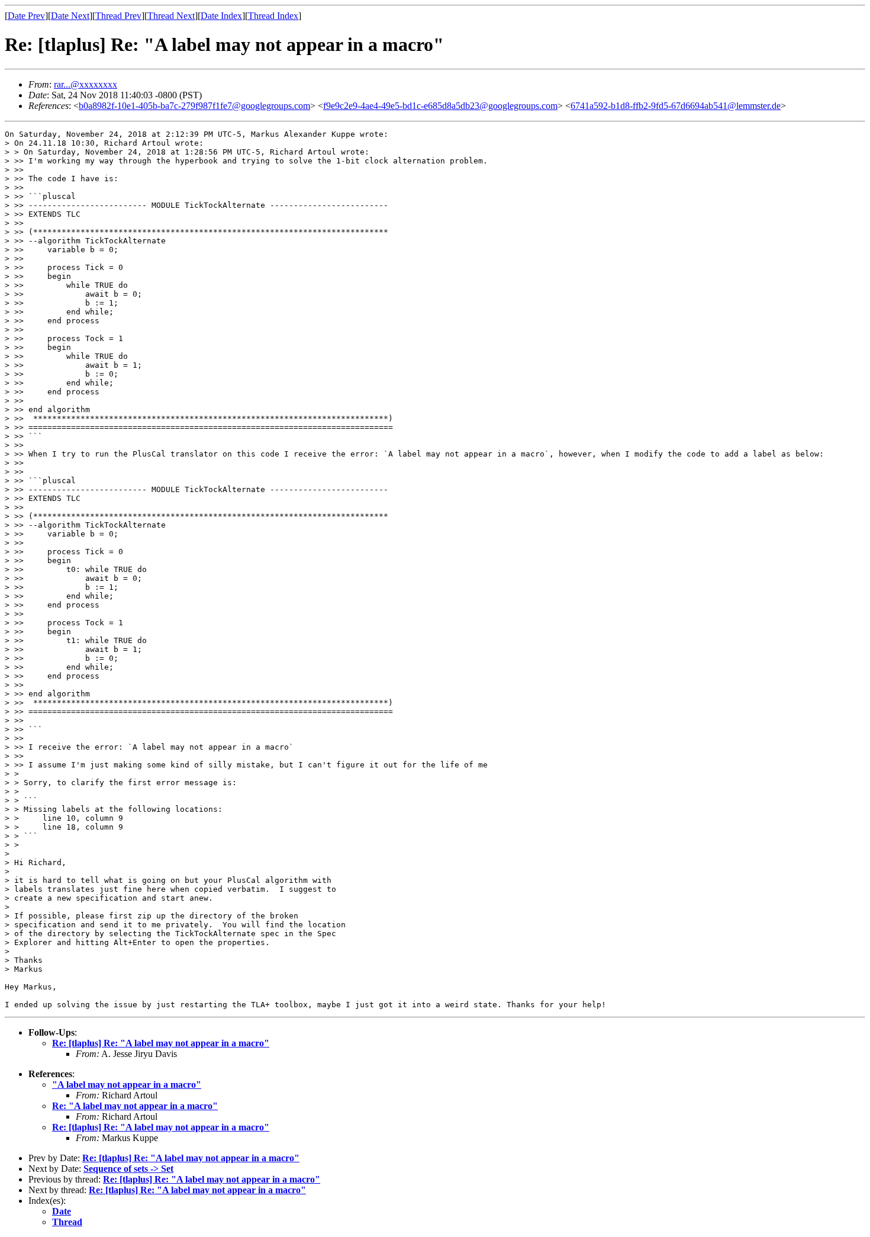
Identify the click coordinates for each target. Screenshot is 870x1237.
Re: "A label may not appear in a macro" (135, 1106)
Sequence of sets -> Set (128, 1169)
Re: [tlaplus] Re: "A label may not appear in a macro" (160, 1043)
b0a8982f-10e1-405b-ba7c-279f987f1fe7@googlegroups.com (194, 106)
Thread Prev (118, 16)
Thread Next (171, 16)
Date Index (221, 16)
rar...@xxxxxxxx (85, 84)
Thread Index (273, 16)
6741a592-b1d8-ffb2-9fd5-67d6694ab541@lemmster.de (676, 106)
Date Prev (26, 16)
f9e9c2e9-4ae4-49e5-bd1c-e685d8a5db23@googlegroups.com (440, 106)
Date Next (70, 16)
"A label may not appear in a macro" (126, 1084)
